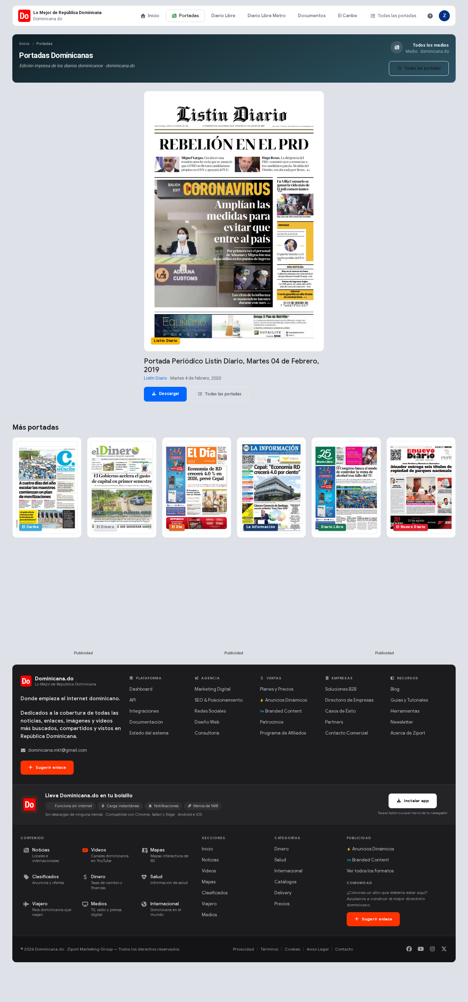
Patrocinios (271, 722)
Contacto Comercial (346, 733)
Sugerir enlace (50, 767)
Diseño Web (207, 722)
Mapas (208, 882)
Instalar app (416, 800)
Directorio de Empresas (349, 700)
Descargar (168, 393)
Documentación (146, 722)
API (133, 700)
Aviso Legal (318, 949)
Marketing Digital (213, 689)
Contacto (344, 949)
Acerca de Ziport (408, 733)
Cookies (292, 949)
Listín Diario (155, 378)
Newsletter (402, 722)
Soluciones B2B (340, 689)
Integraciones (144, 711)
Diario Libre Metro (267, 16)
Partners (334, 722)
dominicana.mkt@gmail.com (57, 750)
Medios (209, 915)
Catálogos (285, 882)
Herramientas (405, 711)
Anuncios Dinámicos (286, 700)
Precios (282, 904)
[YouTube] (420, 949)
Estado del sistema (149, 733)
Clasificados (214, 893)
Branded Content (283, 711)
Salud (280, 860)
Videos (209, 871)
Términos (269, 949)
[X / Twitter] (444, 949)
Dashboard (141, 689)
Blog (395, 689)
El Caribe (347, 16)
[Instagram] (432, 949)
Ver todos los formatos (370, 871)
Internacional (288, 871)
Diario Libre (223, 16)
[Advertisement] (83, 605)
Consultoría (207, 733)
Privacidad (243, 949)
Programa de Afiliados (283, 733)
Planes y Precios (276, 689)
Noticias (210, 860)
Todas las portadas (397, 15)
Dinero (281, 849)
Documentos (312, 16)
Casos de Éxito (340, 711)
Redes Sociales (210, 711)
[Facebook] (409, 949)
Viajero (209, 904)
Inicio (153, 16)
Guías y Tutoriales (409, 700)
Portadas (189, 16)
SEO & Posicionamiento (219, 700)
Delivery (283, 893)
